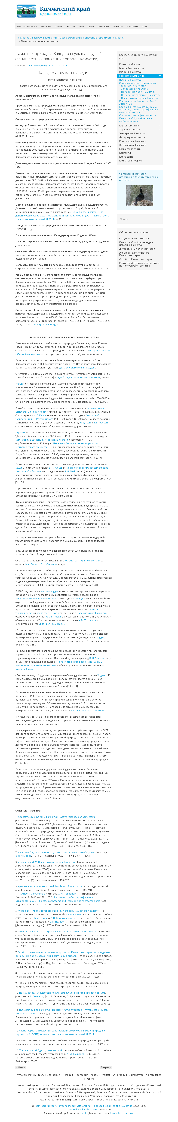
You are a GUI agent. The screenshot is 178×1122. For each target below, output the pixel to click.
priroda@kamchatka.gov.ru (46, 324)
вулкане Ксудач (50, 591)
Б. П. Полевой (57, 921)
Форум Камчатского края (134, 238)
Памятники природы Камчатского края (47, 65)
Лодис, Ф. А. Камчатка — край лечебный (41, 931)
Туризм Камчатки (129, 129)
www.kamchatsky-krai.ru (27, 26)
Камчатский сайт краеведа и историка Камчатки (136, 243)
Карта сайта (126, 156)
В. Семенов (36, 996)
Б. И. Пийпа (71, 471)
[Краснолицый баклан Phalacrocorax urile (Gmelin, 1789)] (139, 195)
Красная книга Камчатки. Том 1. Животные (138, 102)
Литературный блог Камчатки (137, 248)
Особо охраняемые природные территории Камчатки (92, 37)
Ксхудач (91, 408)
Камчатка (23, 37)
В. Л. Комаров (23, 855)
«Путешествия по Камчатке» (87, 710)
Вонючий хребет (38, 411)
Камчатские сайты (130, 148)
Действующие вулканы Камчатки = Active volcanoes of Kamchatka (56, 816)
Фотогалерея (132, 26)
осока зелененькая (47, 612)
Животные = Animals (33, 893)
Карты (81, 26)
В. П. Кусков (56, 467)
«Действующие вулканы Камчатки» (79, 377)
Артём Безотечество (122, 1113)
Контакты (125, 152)
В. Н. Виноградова (61, 918)
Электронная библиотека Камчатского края (134, 254)
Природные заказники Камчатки (140, 94)
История (58, 26)
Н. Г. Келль (40, 415)
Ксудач (20, 383)
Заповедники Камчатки (135, 88)
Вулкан (21, 432)
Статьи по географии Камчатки (137, 115)
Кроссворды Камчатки (132, 141)
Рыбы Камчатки (128, 121)
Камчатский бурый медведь (136, 118)
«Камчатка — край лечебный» (82, 560)
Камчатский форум (130, 160)
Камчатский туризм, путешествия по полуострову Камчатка (139, 264)
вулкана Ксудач (24, 669)
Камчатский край (129, 64)
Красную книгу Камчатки (92, 612)
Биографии (46, 26)
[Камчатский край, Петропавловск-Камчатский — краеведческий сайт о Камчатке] (54, 10)
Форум (144, 26)
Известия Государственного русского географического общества (56, 852)
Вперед (105, 1067)
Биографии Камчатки (131, 68)
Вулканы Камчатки (130, 79)
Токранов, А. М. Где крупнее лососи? (40, 1050)
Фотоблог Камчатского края (135, 259)
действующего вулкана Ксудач (77, 367)
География (70, 26)
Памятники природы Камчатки (139, 98)
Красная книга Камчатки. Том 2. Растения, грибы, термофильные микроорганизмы (138, 109)
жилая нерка (53, 616)
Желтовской (101, 422)
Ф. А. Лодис (31, 564)
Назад (21, 1067)
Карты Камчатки (129, 125)
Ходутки (102, 675)
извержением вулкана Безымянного (36, 598)
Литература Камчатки (132, 137)
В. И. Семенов (49, 564)
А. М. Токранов (87, 620)
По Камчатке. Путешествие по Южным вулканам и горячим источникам (62, 992)
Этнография (103, 26)
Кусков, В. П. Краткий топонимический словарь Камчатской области (58, 910)
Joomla (83, 1113)
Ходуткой (85, 422)
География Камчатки (44, 37)
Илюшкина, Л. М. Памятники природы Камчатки (46, 862)
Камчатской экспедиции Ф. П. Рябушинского (41, 439)
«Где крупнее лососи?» (52, 623)
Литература (118, 26)
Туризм (91, 26)
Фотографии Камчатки (132, 145)
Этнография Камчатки (132, 133)
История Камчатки (130, 71)
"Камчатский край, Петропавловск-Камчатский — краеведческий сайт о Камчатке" (84, 1105)
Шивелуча (79, 598)
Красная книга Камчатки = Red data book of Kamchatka (50, 886)
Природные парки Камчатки (138, 91)
